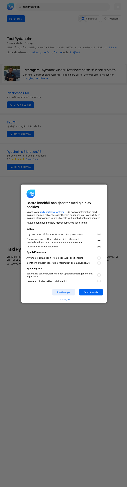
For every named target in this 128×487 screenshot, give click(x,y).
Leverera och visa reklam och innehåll (46, 281)
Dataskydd (64, 299)
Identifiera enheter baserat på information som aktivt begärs (58, 262)
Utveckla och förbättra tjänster (42, 246)
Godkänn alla (91, 292)
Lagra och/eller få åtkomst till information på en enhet (54, 234)
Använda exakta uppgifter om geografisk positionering (54, 257)
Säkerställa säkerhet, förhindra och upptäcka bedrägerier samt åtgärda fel (59, 275)
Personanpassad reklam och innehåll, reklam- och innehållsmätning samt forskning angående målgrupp (54, 240)
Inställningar (63, 292)
